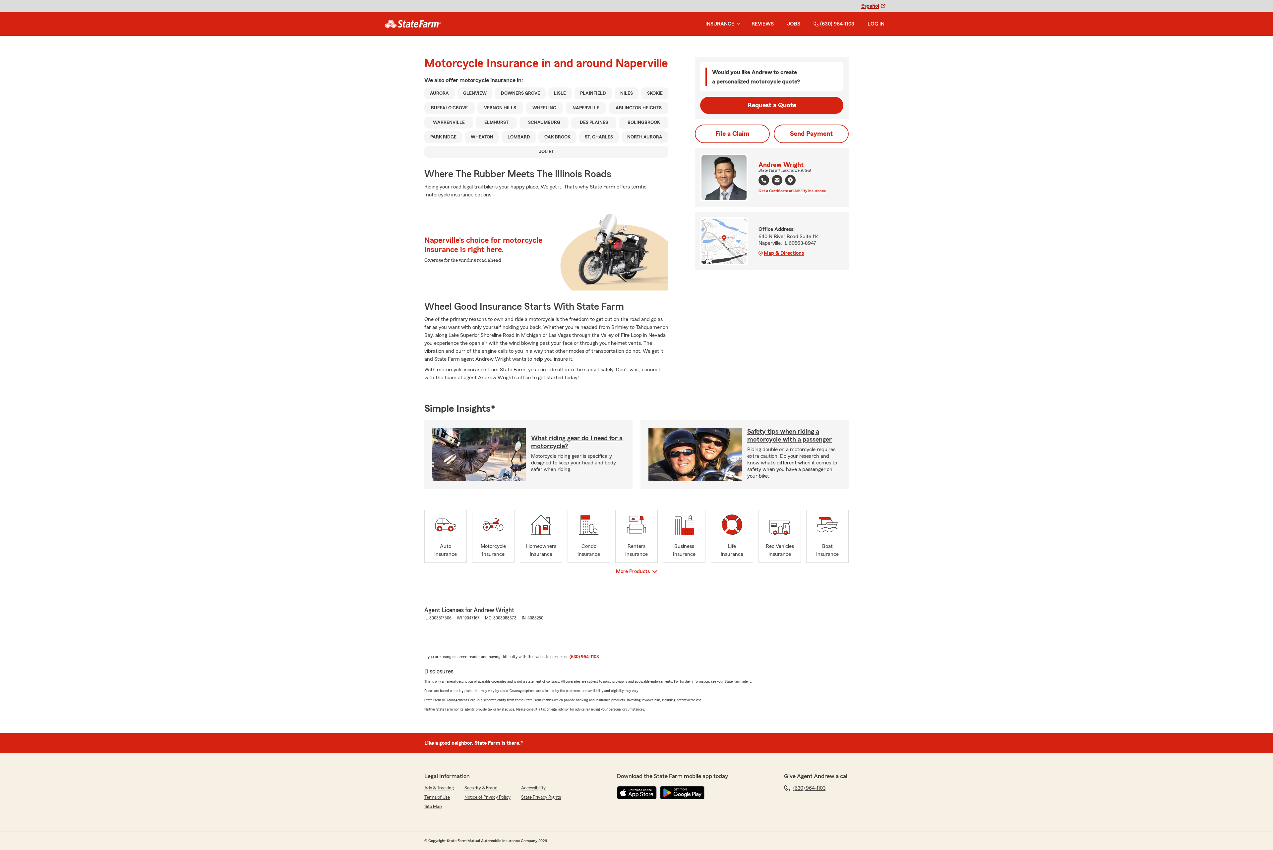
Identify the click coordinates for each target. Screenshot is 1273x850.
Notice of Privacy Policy (487, 797)
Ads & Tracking (439, 788)
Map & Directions (784, 253)
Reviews (763, 24)
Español (870, 6)
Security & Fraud (481, 788)
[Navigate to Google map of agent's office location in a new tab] (790, 180)
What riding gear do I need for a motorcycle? (577, 442)
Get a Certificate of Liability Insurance (792, 191)
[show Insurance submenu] (737, 24)
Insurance (719, 24)
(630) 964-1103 (837, 24)
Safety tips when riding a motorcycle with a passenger (789, 435)
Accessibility (533, 788)
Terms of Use (437, 797)
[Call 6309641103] (763, 180)
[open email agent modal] (777, 181)
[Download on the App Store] (637, 792)
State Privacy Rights (541, 797)
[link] (413, 23)
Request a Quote (772, 105)
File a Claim (732, 134)
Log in (876, 24)
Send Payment (811, 134)
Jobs (793, 24)
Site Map (433, 806)
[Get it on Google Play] (682, 792)
